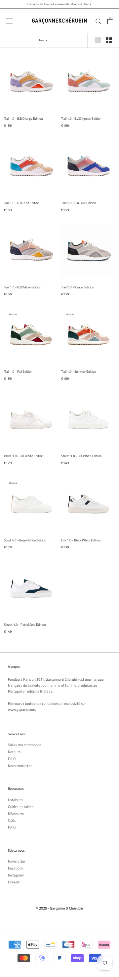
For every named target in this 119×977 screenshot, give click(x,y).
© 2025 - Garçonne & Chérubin (59, 908)
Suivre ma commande (24, 744)
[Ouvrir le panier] (110, 21)
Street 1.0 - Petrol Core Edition (25, 624)
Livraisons (15, 799)
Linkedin (14, 882)
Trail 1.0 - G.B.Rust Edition (21, 202)
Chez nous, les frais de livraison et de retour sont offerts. (59, 4)
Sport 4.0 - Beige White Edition (25, 540)
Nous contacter (20, 765)
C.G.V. (12, 820)
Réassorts (16, 813)
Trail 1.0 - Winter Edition (77, 287)
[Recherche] (98, 21)
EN (111, 13)
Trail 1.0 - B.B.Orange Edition (23, 118)
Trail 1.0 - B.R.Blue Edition (78, 202)
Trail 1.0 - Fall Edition (18, 371)
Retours (14, 751)
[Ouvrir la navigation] (9, 21)
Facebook (15, 868)
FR (106, 13)
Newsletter (16, 861)
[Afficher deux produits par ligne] (109, 40)
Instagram (16, 875)
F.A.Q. (12, 758)
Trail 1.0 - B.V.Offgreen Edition (81, 118)
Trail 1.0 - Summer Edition (78, 371)
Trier (42, 40)
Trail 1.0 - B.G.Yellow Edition (22, 287)
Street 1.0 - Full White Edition (81, 455)
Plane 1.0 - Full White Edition (23, 455)
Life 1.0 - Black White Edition (80, 540)
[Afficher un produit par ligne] (98, 40)
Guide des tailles (20, 806)
